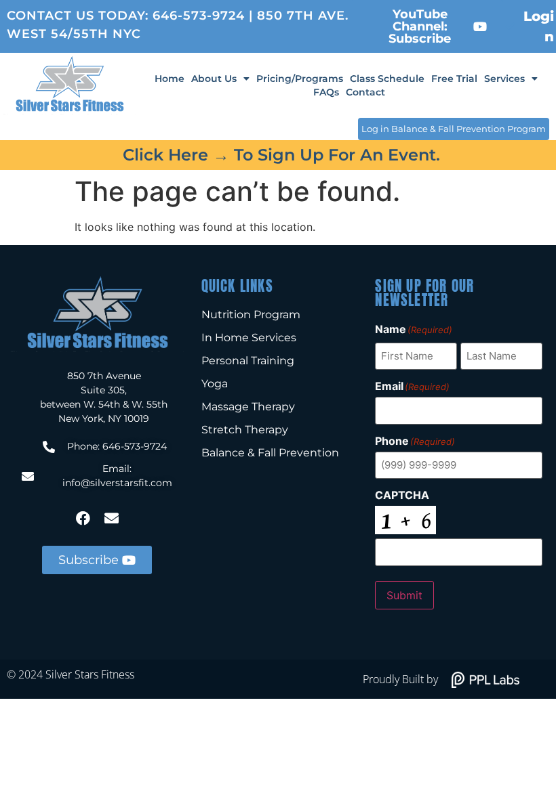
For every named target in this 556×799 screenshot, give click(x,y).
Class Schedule (387, 78)
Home (169, 78)
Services (504, 78)
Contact (365, 92)
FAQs (326, 92)
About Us (214, 78)
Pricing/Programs (299, 78)
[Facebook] (82, 518)
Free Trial (454, 78)
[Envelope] (111, 518)
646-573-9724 (199, 15)
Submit (404, 595)
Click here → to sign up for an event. (281, 155)
